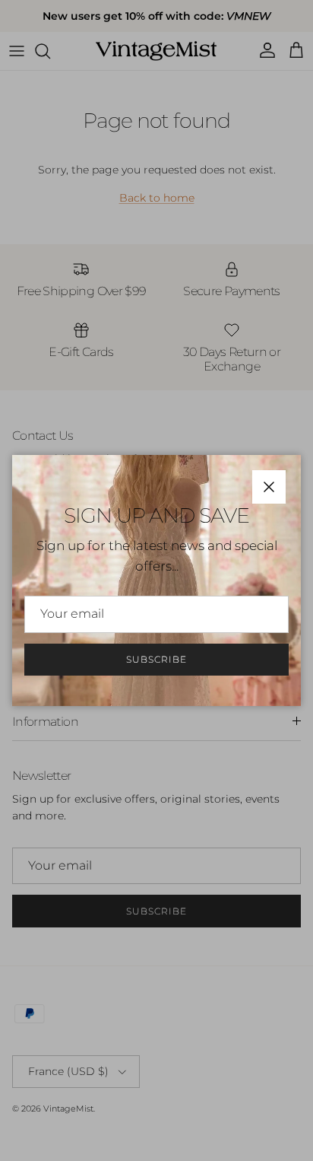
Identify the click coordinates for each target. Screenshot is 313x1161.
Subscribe (156, 659)
